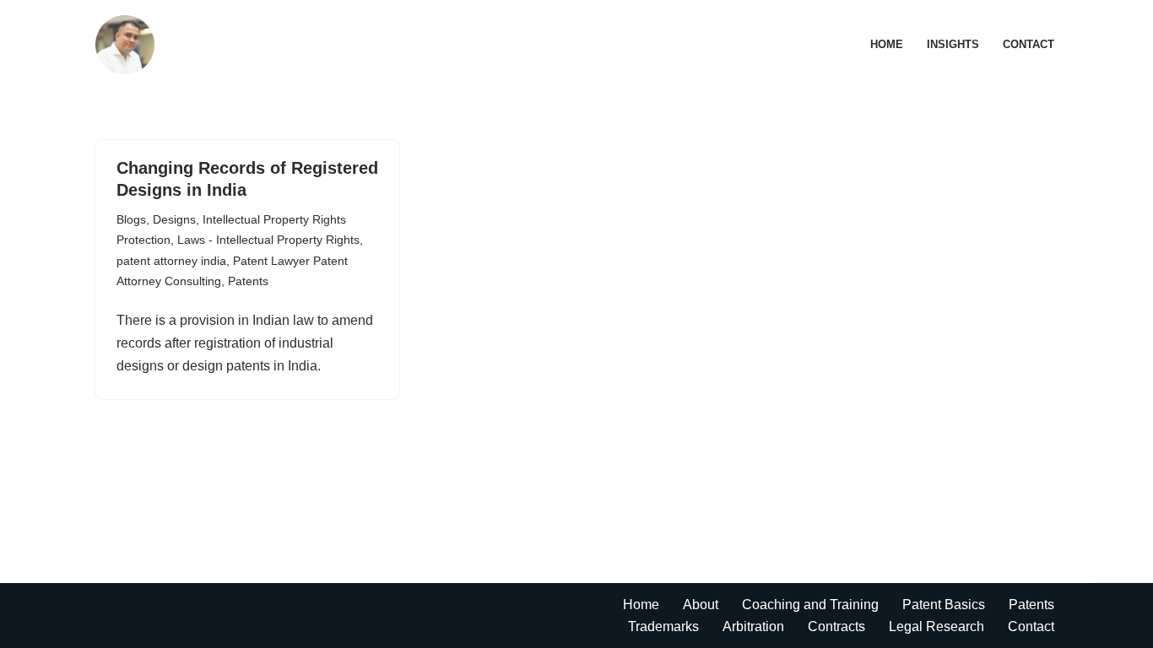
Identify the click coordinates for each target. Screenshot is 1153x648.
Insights (953, 44)
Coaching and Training (810, 604)
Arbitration (753, 626)
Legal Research (936, 626)
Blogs (131, 219)
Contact (1028, 44)
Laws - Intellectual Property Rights (268, 239)
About (700, 604)
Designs (174, 219)
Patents (248, 281)
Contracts (836, 626)
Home (886, 44)
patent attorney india (171, 260)
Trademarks (663, 626)
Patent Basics (943, 604)
